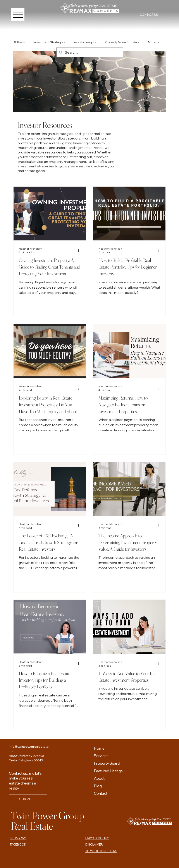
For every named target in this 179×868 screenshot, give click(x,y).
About (99, 778)
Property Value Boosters (122, 42)
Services (101, 755)
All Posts (19, 42)
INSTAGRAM (18, 838)
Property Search (107, 763)
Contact (100, 793)
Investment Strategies (49, 42)
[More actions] (80, 250)
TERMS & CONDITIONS (101, 851)
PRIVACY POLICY (97, 838)
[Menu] (17, 14)
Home (99, 748)
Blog (98, 786)
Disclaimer (94, 844)
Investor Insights (85, 42)
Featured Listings (108, 771)
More (152, 42)
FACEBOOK (18, 844)
